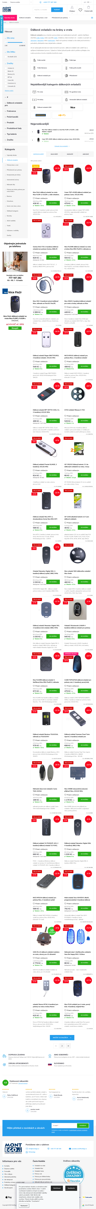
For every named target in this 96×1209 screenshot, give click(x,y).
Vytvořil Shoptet (89, 1205)
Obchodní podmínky (10, 1177)
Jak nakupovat (8, 1179)
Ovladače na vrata (40, 1165)
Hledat (57, 10)
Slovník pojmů (8, 1188)
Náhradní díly (11, 185)
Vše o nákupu (8, 1174)
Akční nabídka (11, 221)
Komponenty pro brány (13, 175)
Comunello (11, 86)
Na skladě (12, 57)
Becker (10, 71)
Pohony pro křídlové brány (42, 1176)
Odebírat (83, 1125)
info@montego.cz (34, 1149)
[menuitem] (9, 18)
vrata (38, 38)
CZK (88, 2)
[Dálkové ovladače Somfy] (62, 115)
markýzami (51, 41)
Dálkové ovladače (12, 160)
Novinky (9, 216)
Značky (9, 235)
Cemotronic (11, 83)
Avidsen (11, 68)
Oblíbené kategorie (12, 211)
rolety (55, 38)
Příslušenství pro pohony (14, 170)
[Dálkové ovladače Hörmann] (41, 115)
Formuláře (7, 1171)
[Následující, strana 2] (62, 1045)
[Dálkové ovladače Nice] (73, 107)
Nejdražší (70, 154)
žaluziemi (40, 41)
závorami (34, 41)
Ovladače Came (39, 1171)
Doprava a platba (15, 2)
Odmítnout (57, 1188)
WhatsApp (32, 1152)
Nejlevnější (54, 154)
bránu (42, 38)
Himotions (10, 201)
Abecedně (86, 154)
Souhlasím (71, 1188)
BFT (9, 77)
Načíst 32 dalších (60, 1038)
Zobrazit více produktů (61, 146)
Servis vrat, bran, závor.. (14, 206)
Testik (8, 226)
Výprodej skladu (12, 155)
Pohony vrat (38, 1174)
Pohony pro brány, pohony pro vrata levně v (16, 190)
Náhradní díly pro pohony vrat (43, 1182)
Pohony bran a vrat (12, 165)
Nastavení (24, 1206)
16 (68, 1046)
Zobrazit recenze (22, 1083)
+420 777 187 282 (55, 1149)
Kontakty (4, 2)
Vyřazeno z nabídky (13, 230)
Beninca (11, 74)
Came (10, 80)
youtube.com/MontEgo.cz (79, 1149)
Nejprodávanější (38, 154)
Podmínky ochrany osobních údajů (14, 1182)
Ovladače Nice (39, 1168)
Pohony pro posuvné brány (43, 1179)
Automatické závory (13, 180)
